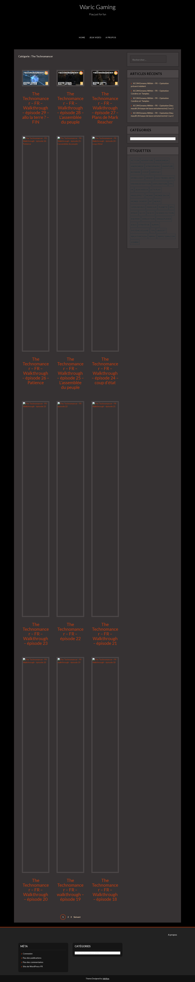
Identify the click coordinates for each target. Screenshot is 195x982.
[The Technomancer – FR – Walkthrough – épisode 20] (35, 765)
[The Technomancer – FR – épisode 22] (70, 509)
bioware (135, 172)
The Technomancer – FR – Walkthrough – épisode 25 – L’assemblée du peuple (70, 373)
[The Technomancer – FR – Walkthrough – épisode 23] (35, 509)
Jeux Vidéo (95, 37)
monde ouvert (139, 201)
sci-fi (142, 213)
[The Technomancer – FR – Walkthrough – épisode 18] (105, 765)
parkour (151, 207)
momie (149, 195)
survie (155, 224)
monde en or (162, 195)
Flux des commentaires (33, 962)
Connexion (28, 953)
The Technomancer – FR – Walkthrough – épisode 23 (36, 634)
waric (152, 236)
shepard (135, 219)
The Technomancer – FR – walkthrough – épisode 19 (70, 890)
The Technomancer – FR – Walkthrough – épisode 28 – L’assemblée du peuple (70, 107)
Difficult (156, 172)
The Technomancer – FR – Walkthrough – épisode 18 (105, 890)
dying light (137, 178)
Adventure (147, 160)
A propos (111, 37)
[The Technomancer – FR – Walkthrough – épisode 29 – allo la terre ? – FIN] (35, 78)
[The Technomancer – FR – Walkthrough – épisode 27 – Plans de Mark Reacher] (105, 78)
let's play (155, 189)
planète (163, 207)
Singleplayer (164, 219)
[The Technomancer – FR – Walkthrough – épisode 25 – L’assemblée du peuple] (70, 243)
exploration (160, 184)
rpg (172, 207)
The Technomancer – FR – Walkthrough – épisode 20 (36, 890)
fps (171, 184)
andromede (137, 166)
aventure (167, 166)
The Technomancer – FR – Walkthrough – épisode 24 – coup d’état (105, 370)
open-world (138, 207)
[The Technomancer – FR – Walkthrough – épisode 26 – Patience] (35, 243)
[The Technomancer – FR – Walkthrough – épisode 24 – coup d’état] (105, 243)
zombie (135, 242)
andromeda (161, 160)
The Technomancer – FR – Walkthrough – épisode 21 (105, 634)
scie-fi (150, 213)
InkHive (106, 978)
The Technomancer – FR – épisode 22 (70, 631)
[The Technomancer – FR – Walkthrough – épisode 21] (105, 509)
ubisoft (161, 230)
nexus (157, 201)
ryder (134, 213)
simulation (148, 219)
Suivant (77, 917)
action (135, 160)
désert (149, 178)
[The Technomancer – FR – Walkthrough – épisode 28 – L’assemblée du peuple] (70, 78)
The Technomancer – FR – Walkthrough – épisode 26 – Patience (35, 370)
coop (145, 172)
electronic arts (165, 178)
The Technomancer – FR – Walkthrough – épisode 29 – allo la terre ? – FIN (35, 107)
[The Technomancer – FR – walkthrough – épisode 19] (70, 765)
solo (133, 224)
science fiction (165, 213)
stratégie (144, 224)
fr (132, 189)
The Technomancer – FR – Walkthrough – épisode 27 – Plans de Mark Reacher (105, 107)
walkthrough (139, 236)
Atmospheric (153, 166)
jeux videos (141, 189)
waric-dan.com (166, 236)
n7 (150, 201)
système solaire (140, 230)
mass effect (137, 195)
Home (82, 37)
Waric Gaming (97, 6)
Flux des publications (32, 958)
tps (153, 230)
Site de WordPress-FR (33, 966)
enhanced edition (141, 184)
